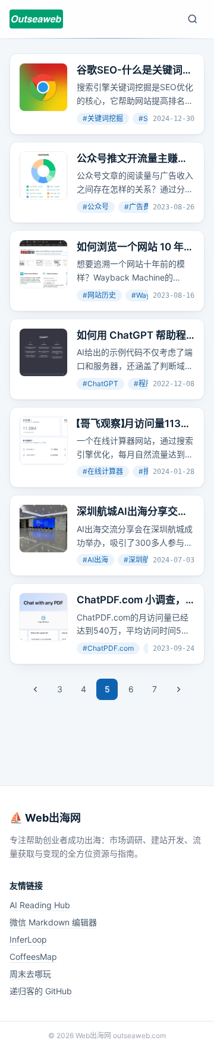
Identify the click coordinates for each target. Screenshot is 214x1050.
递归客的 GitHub (41, 991)
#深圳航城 (140, 559)
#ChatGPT (100, 383)
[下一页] (178, 689)
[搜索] (192, 19)
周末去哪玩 (30, 974)
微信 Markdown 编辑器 (53, 922)
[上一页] (35, 689)
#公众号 (96, 206)
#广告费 (137, 206)
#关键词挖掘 (103, 118)
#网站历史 (99, 295)
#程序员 (147, 383)
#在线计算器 (103, 471)
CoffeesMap (33, 957)
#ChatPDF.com (108, 648)
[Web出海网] (36, 18)
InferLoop (28, 939)
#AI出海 (95, 559)
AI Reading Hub (40, 905)
